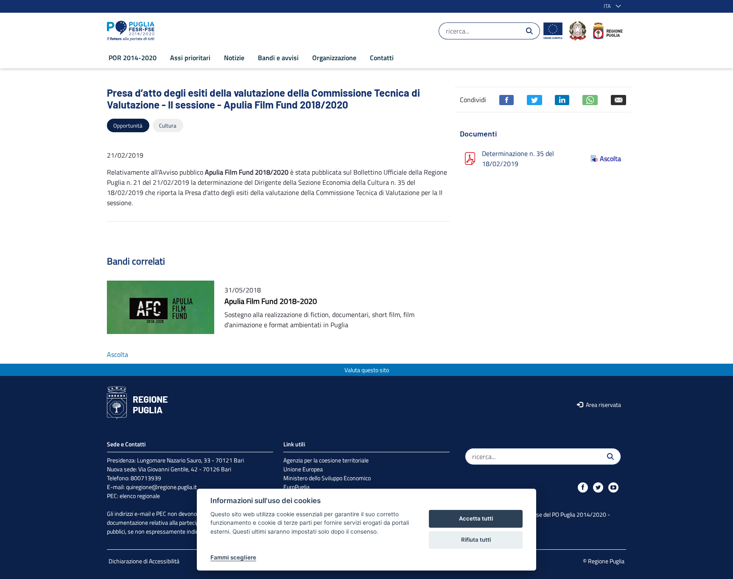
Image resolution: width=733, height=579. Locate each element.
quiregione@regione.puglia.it (161, 486)
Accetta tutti (476, 518)
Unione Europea (303, 469)
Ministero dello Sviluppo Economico (327, 477)
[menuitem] (132, 57)
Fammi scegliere (233, 557)
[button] (610, 6)
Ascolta (610, 158)
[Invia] (529, 31)
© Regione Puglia (603, 561)
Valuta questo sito (366, 369)
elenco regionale (140, 495)
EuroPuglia (296, 486)
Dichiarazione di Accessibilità (144, 561)
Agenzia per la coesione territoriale (326, 460)
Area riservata (603, 404)
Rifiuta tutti (476, 539)
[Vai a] (132, 31)
